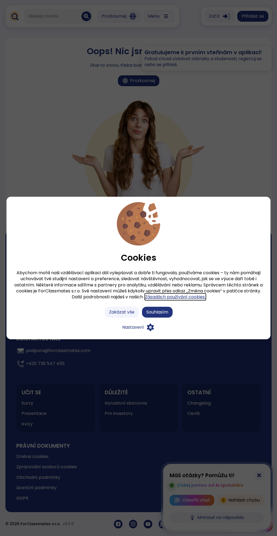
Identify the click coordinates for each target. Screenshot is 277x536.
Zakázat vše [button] (121, 312)
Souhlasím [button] (157, 312)
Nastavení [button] (133, 327)
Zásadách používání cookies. (175, 297)
